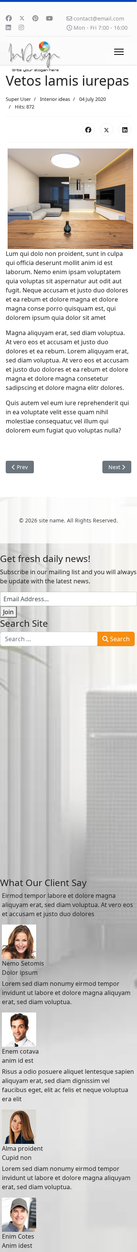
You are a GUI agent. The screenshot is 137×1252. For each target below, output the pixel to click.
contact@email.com (98, 18)
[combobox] (49, 639)
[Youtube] (49, 18)
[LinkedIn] (124, 129)
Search (119, 639)
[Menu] (119, 51)
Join (8, 612)
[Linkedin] (8, 27)
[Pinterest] (35, 18)
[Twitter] (22, 18)
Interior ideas (55, 99)
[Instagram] (21, 27)
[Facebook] (9, 18)
